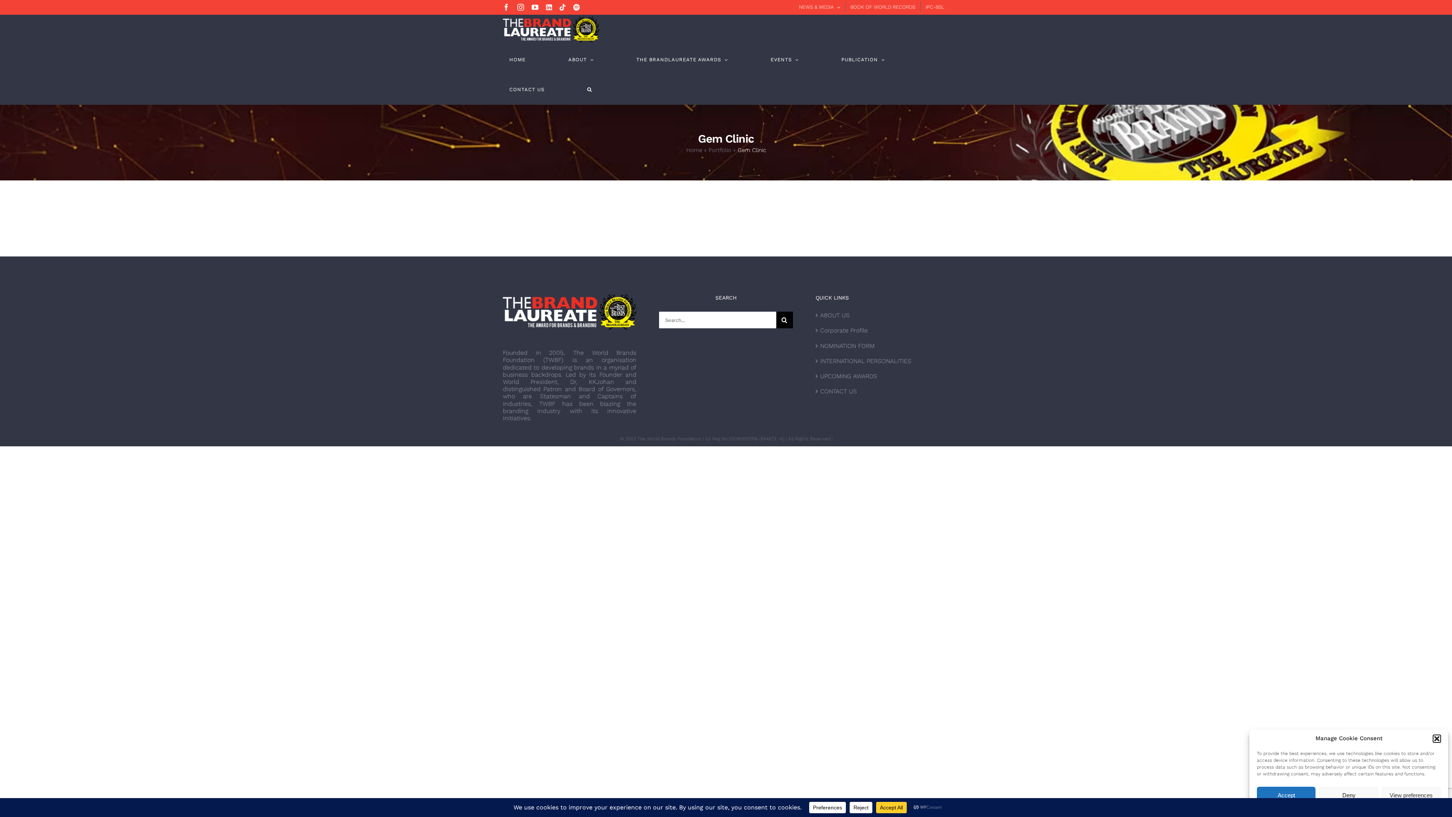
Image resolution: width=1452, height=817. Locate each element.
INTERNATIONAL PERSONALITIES (865, 361)
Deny (1349, 795)
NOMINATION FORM (847, 345)
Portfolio (720, 150)
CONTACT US (838, 391)
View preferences (1411, 795)
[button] (1437, 738)
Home (694, 150)
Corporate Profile (844, 330)
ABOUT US (835, 315)
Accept (1286, 795)
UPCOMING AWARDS (848, 376)
